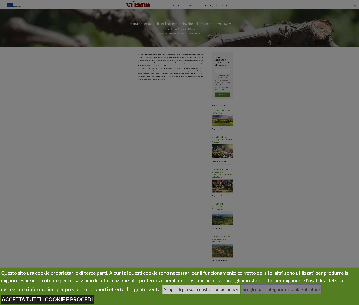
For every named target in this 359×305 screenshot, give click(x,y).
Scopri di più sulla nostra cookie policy (201, 289)
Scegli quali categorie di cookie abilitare (281, 289)
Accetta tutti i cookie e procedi (47, 299)
